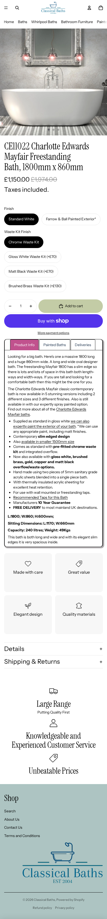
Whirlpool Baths (44, 21)
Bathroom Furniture (77, 21)
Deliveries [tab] (83, 344)
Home (9, 21)
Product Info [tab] (24, 344)
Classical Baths (44, 900)
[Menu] (6, 8)
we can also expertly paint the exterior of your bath (51, 424)
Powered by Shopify (70, 900)
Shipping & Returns (32, 661)
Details (14, 649)
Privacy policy (64, 908)
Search (10, 811)
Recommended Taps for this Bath (40, 497)
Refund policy (42, 908)
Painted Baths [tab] (54, 344)
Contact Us (13, 827)
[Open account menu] (89, 7)
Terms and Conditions (22, 835)
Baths (22, 21)
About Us (11, 819)
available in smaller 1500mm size (47, 441)
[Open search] (17, 7)
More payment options (53, 333)
